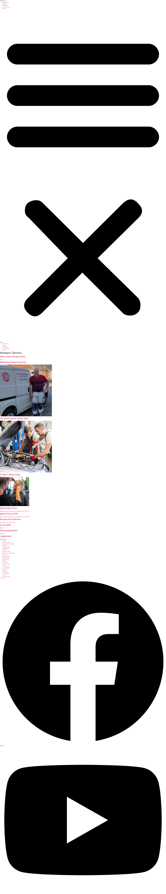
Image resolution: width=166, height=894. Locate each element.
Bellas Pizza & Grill (9, 513)
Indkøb (4, 4)
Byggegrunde (6, 548)
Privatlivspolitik (6, 567)
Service (4, 8)
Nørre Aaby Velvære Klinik (12, 356)
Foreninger (5, 5)
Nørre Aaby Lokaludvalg (9, 543)
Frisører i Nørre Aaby (10, 474)
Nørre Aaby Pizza (8, 508)
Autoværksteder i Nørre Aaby (14, 418)
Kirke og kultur (6, 7)
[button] (83, 176)
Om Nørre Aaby (6, 542)
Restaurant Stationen (10, 519)
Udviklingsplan (6, 547)
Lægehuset (5, 536)
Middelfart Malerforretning (13, 362)
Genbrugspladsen (9, 530)
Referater (5, 545)
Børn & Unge (6, 2)
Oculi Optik (5, 525)
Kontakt (4, 540)
